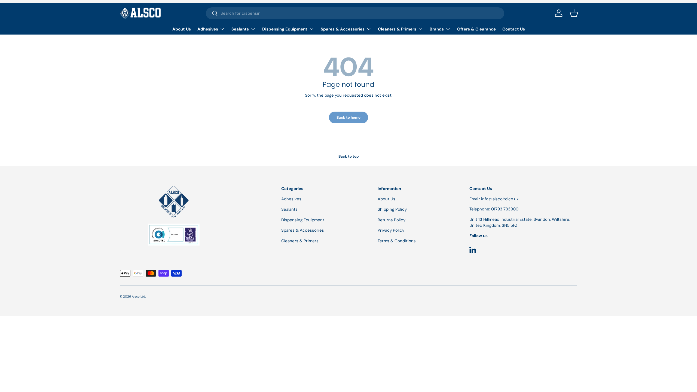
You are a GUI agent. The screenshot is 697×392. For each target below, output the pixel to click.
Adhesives (207, 29)
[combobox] (355, 13)
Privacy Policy (391, 230)
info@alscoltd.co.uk (500, 199)
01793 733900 (504, 209)
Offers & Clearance (476, 29)
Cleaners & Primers (397, 29)
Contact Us (513, 29)
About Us (181, 29)
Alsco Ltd (138, 296)
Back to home (348, 117)
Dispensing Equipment (284, 29)
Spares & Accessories (343, 29)
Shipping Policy (392, 209)
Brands (437, 29)
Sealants (240, 29)
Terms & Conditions (397, 241)
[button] (574, 13)
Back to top (348, 156)
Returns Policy (391, 220)
